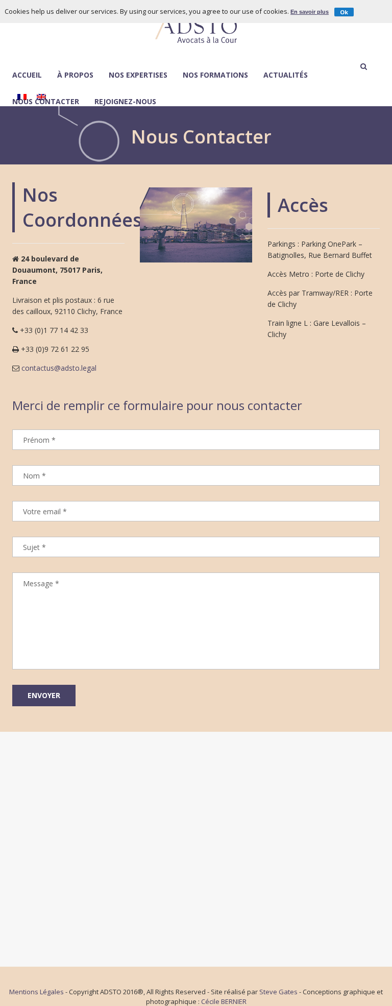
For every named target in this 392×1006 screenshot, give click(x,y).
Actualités (285, 75)
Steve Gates (278, 991)
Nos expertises (138, 75)
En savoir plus (309, 12)
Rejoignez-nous (125, 102)
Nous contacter (45, 102)
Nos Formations (215, 75)
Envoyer (44, 695)
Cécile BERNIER (224, 1001)
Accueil (27, 75)
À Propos (75, 75)
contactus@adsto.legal (58, 368)
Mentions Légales (36, 991)
